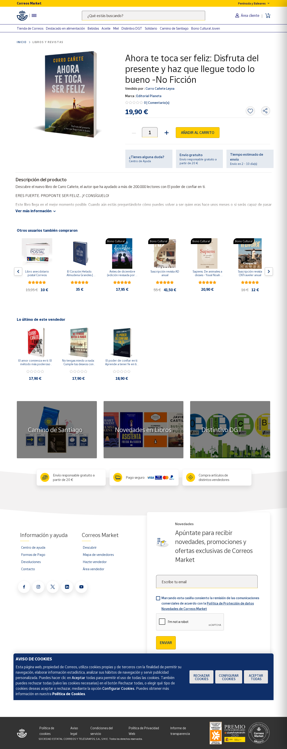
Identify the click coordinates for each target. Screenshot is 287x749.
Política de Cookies (68, 694)
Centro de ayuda (33, 547)
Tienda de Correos (30, 28)
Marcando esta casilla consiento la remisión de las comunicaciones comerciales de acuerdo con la (210, 603)
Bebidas (93, 28)
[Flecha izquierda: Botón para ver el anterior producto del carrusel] (18, 271)
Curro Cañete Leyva (159, 88)
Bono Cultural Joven (205, 28)
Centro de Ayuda (140, 161)
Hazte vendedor (95, 562)
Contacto (28, 569)
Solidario (151, 28)
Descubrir (90, 547)
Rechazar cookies (202, 677)
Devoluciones (31, 562)
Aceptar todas (256, 677)
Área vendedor (93, 569)
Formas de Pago (33, 554)
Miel (116, 28)
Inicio (22, 42)
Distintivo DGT (132, 28)
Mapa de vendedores (98, 554)
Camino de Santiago (174, 28)
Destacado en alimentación (65, 28)
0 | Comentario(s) (157, 103)
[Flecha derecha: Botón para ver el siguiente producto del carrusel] (269, 271)
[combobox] (143, 15)
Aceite (106, 28)
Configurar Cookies (229, 677)
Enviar (166, 642)
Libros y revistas (48, 42)
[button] (166, 132)
